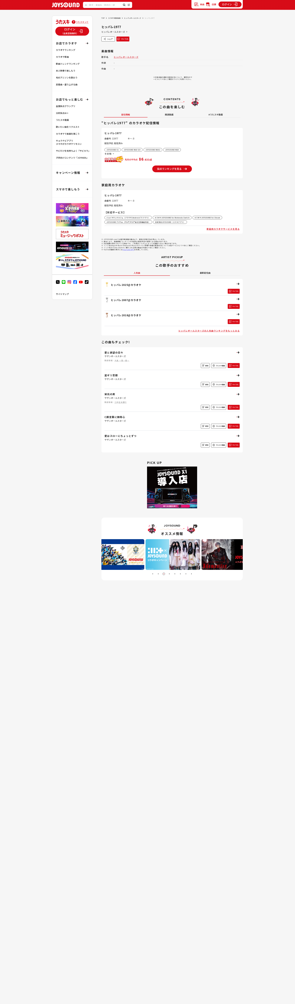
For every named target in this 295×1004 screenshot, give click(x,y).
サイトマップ (62, 294)
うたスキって (82, 21)
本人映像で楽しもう (65, 70)
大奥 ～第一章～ (121, 360)
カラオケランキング (65, 49)
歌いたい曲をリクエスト (68, 126)
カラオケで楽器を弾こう (68, 133)
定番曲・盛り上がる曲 (66, 84)
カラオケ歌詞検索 (114, 18)
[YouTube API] (128, 249)
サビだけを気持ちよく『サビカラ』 (73, 150)
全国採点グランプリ (65, 106)
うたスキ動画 (62, 119)
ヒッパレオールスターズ (132, 18)
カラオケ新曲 (62, 56)
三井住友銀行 (120, 402)
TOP (102, 18)
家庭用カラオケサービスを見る (223, 228)
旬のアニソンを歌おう (66, 77)
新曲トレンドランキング (68, 63)
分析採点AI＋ (62, 113)
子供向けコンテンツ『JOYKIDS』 (72, 157)
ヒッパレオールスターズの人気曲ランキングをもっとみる (209, 330)
